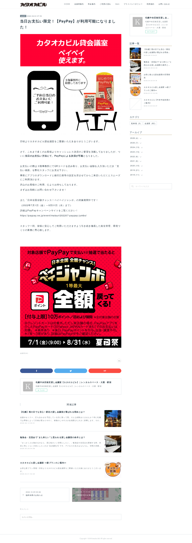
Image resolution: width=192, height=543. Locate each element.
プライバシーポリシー (133, 4)
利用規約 (150, 4)
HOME (67, 4)
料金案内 (92, 4)
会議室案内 (79, 4)
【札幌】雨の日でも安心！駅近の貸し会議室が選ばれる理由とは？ (52, 411)
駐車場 (136, 123)
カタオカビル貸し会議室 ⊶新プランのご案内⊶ (43, 462)
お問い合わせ (164, 4)
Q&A (117, 4)
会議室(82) (24, 353)
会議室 (23, 16)
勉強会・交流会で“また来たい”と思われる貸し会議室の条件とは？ (52, 437)
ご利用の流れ (105, 4)
